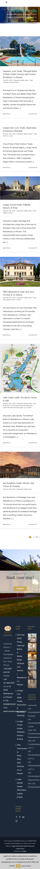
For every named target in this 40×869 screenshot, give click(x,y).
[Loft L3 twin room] (32, 674)
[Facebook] (16, 817)
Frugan (24, 851)
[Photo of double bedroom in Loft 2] (32, 647)
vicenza (10, 213)
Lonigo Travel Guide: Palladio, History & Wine (17, 206)
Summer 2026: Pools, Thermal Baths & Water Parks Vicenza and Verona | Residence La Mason (20, 74)
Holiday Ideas (24, 80)
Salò (21, 407)
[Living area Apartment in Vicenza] (32, 656)
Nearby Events (28, 134)
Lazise (5, 407)
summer (11, 82)
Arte (4, 299)
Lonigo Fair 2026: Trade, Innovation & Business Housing (19, 129)
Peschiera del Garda (13, 407)
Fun (7, 136)
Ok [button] (18, 866)
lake (24, 405)
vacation (29, 407)
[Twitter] (20, 817)
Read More (6, 114)
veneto (13, 299)
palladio (5, 213)
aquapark (6, 82)
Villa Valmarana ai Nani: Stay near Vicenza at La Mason (18, 293)
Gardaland (16, 405)
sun (25, 407)
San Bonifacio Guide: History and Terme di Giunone (18, 485)
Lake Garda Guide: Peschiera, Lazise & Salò (20, 788)
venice (17, 82)
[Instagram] (16, 821)
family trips (6, 405)
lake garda (29, 405)
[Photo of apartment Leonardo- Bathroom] (32, 637)
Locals (11, 136)
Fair (4, 136)
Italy (21, 405)
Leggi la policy (26, 866)
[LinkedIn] (23, 817)
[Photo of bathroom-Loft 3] (32, 683)
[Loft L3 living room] (32, 665)
